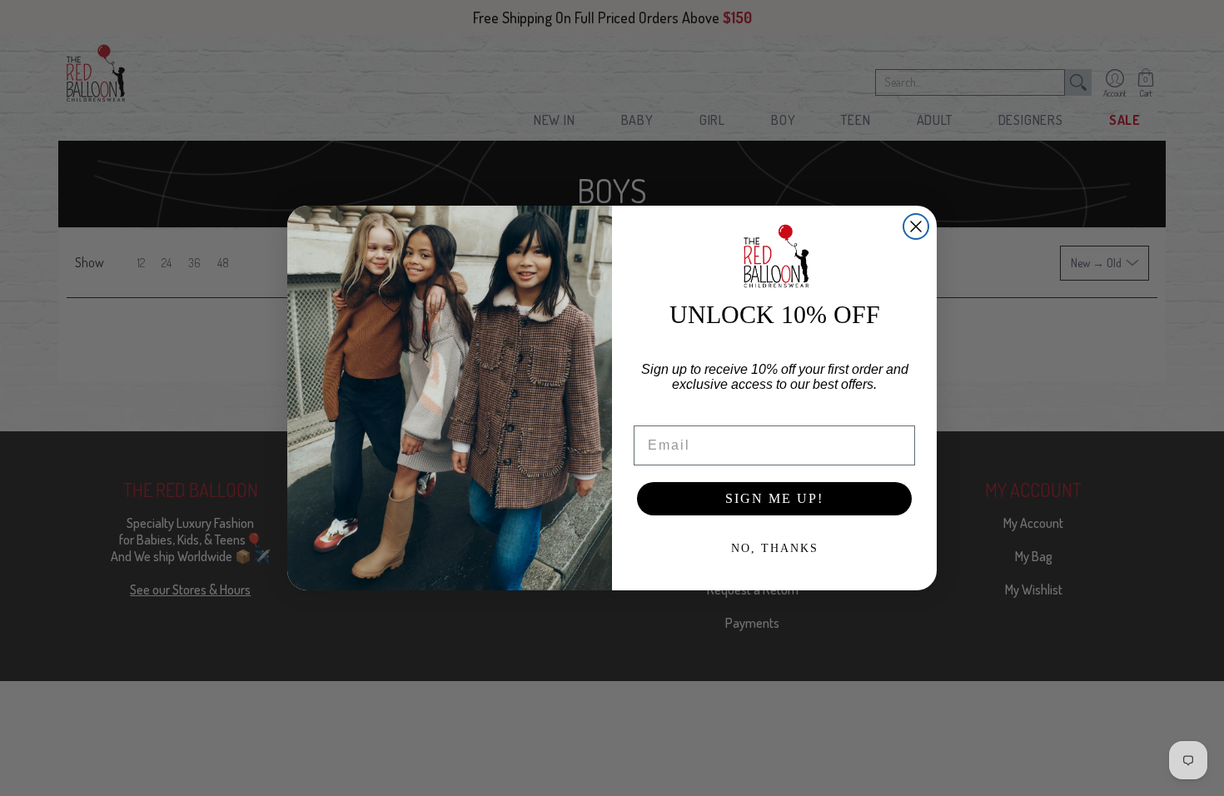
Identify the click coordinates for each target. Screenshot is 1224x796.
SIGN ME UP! (774, 498)
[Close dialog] (915, 226)
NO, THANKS (774, 548)
